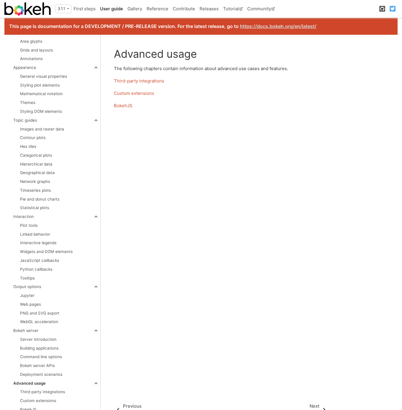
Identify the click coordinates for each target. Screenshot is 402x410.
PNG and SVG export (39, 313)
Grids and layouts (36, 50)
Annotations (31, 59)
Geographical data (37, 173)
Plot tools (29, 225)
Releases (209, 8)
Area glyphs (31, 41)
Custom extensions (38, 401)
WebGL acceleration (39, 322)
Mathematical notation (41, 94)
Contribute (184, 8)
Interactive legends (38, 243)
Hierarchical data (36, 164)
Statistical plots (34, 208)
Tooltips (27, 278)
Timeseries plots (35, 190)
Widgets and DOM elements (46, 251)
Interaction (23, 216)
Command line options (41, 357)
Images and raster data (42, 129)
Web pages (30, 304)
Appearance (24, 67)
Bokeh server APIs (37, 365)
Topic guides (25, 120)
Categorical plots (36, 155)
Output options (27, 287)
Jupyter (27, 295)
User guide (111, 8)
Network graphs (35, 181)
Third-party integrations (42, 392)
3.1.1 (62, 8)
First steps (85, 8)
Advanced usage (29, 383)
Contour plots (33, 137)
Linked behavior (35, 234)
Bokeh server (25, 330)
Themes (27, 102)
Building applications (39, 348)
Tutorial (231, 8)
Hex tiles (28, 146)
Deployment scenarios (41, 374)
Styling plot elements (40, 85)
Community (259, 8)
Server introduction (38, 339)
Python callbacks (36, 269)
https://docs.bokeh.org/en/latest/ (278, 26)
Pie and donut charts (39, 199)
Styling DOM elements (41, 111)
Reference (157, 8)
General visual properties (43, 76)
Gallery (134, 8)
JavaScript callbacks (39, 260)
